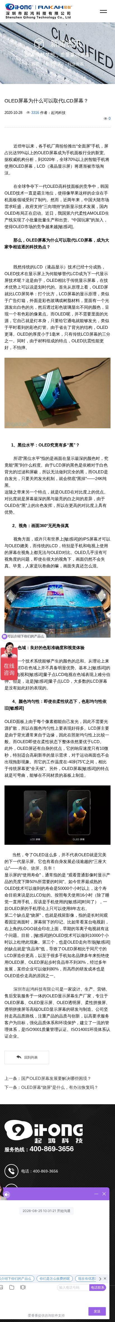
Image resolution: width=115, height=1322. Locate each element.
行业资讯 (75, 64)
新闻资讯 (53, 64)
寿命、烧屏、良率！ (37, 868)
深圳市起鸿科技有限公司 (36, 989)
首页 (35, 64)
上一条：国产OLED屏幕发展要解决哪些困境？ (47, 1078)
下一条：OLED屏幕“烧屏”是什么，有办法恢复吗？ (51, 1087)
